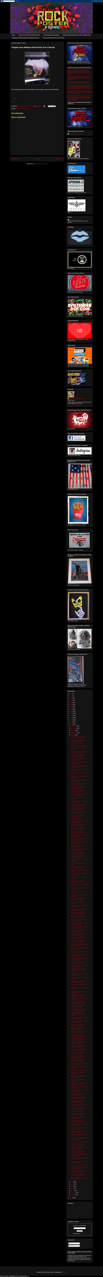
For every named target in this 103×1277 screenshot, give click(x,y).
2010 (71, 724)
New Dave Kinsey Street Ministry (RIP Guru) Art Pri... (79, 937)
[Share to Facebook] (53, 106)
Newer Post (15, 159)
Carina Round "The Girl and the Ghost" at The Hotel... (79, 1171)
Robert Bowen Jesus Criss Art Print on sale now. (78, 846)
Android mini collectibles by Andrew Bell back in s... (77, 1094)
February (73, 1192)
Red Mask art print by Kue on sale (79, 1141)
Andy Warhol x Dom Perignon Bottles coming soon (78, 791)
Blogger (63, 1272)
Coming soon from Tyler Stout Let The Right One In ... (79, 835)
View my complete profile (74, 405)
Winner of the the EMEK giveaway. (77, 902)
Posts (71, 1243)
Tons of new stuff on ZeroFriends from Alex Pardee (79, 1162)
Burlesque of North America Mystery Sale (78, 1080)
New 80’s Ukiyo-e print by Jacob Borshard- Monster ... (79, 766)
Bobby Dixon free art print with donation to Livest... (78, 1131)
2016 (71, 711)
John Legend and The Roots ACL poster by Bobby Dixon (79, 794)
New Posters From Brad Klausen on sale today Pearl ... (79, 920)
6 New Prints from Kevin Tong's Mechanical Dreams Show (78, 1002)
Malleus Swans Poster (76, 818)
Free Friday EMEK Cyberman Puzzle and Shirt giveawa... (78, 913)
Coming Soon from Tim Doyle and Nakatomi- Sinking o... (79, 1105)
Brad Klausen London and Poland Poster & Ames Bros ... (79, 959)
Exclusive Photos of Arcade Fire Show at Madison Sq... (79, 787)
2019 (71, 704)
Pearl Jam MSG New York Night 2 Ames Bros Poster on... (79, 849)
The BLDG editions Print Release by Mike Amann (79, 874)
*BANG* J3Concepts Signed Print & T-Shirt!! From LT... (79, 1032)
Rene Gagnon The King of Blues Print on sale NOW (79, 923)
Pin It (12, 102)
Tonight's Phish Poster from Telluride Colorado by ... (77, 1101)
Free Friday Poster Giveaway (51, 35)
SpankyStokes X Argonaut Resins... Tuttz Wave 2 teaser (79, 995)
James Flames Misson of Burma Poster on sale (79, 952)
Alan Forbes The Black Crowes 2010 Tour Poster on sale (78, 1049)
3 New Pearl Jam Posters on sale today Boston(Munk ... (79, 1128)
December (74, 726)
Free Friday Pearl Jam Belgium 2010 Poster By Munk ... (78, 805)
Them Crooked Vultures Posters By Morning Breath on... (79, 1108)
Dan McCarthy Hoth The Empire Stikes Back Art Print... (79, 934)
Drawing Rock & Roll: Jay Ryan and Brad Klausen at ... (78, 741)
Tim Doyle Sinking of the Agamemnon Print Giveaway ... (79, 1035)
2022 (71, 698)
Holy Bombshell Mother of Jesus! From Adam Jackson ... (79, 752)
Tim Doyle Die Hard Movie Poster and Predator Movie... (79, 821)
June (72, 1184)
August (73, 734)
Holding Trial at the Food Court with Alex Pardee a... (78, 1042)
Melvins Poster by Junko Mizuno (79, 1070)
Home (13, 35)
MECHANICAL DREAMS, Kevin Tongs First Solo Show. (78, 1046)
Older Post (59, 159)
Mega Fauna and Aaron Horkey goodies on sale (79, 763)
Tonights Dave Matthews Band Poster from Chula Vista (78, 909)
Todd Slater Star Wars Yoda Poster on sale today (78, 828)
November (74, 728)
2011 (71, 722)
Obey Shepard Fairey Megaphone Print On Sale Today (79, 1064)
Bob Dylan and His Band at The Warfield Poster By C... (79, 808)
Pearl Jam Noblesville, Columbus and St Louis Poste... (79, 1018)
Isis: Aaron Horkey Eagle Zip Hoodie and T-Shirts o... (78, 881)
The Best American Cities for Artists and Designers (78, 756)
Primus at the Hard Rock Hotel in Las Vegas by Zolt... (79, 955)
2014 (71, 715)
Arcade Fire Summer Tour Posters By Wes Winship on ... (79, 966)
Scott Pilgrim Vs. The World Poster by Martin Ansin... (77, 1060)
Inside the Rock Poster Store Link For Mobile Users (77, 35)
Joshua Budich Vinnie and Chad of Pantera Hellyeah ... (79, 948)
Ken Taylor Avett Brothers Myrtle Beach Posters (79, 888)
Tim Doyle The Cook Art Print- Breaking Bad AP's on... (78, 780)
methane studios (20, 108)
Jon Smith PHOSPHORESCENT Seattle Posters (79, 1138)
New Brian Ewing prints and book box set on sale (79, 1124)
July (72, 1181)
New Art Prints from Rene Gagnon (79, 746)
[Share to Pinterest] (55, 106)
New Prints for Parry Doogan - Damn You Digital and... (78, 1025)
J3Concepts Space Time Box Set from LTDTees (79, 1090)
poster (28, 108)
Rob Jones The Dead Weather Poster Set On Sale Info (78, 941)
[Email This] (49, 106)
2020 (71, 702)
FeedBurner (83, 1233)
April (72, 1188)
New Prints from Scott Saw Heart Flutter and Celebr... (79, 930)
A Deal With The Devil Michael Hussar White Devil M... (78, 737)
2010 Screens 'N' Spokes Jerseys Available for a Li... (79, 999)
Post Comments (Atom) (41, 163)
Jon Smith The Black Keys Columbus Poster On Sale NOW (78, 1014)
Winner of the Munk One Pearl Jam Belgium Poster (78, 784)
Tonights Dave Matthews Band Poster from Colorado (78, 1039)
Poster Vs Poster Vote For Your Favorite (53, 37)
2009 (71, 1197)
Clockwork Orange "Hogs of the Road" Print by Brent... (79, 1028)
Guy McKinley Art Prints (76, 743)
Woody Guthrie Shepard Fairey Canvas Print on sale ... (78, 962)
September (74, 732)
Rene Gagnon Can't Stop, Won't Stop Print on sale (79, 1178)
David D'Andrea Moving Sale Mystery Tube (78, 1117)
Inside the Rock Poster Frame (26, 106)
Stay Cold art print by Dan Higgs (79, 1165)
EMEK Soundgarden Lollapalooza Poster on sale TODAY (79, 945)
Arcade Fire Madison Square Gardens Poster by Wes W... (78, 1098)
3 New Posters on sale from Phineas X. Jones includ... (78, 1114)
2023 (71, 695)
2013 (71, 717)
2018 (71, 706)
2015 (71, 713)
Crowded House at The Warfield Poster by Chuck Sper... (79, 856)
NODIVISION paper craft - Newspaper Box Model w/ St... (79, 832)
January (73, 1195)
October (73, 730)
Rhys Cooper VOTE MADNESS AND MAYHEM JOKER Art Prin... (78, 970)
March (72, 1190)
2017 (71, 709)
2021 (71, 700)
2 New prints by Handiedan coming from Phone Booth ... (78, 1144)
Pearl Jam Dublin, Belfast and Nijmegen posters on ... (78, 1057)
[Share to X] (52, 106)
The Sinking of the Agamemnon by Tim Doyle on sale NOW (79, 1009)
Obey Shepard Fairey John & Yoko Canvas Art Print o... (78, 853)
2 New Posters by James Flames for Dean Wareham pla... (79, 839)
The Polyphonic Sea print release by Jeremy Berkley (79, 1021)
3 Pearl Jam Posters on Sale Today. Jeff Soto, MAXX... (78, 1175)
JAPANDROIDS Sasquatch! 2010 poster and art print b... (79, 1083)
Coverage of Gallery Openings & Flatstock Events (25, 37)
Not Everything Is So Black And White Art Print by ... (78, 1076)
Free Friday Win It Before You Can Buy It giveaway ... (78, 1053)
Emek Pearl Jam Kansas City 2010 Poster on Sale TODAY (78, 916)
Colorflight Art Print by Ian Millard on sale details (79, 842)
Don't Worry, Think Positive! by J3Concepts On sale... (78, 899)
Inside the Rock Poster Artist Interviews (29, 35)
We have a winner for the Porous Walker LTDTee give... (79, 1148)
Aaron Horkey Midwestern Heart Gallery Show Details (79, 1006)
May (72, 1186)
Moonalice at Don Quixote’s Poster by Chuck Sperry (78, 981)
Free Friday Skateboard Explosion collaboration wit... (79, 1168)
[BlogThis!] (50, 106)
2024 (71, 693)
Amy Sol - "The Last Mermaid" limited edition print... (78, 815)
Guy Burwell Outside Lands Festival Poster (77, 992)
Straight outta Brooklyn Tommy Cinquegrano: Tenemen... (78, 825)
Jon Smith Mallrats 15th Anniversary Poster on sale (78, 1121)
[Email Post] (44, 106)
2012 (71, 719)
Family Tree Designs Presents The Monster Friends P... (78, 867)
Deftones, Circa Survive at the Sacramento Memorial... (78, 1151)
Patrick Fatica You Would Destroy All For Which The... (79, 927)
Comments (73, 1246)
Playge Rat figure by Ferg (77, 1111)
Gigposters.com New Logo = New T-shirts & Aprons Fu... (79, 812)
